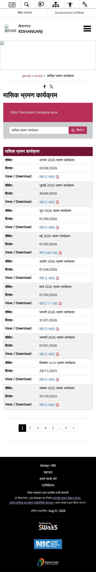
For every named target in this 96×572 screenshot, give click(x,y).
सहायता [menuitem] (48, 472)
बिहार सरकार (25, 12)
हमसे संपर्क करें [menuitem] (48, 478)
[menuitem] (11, 4)
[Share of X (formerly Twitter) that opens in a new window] (51, 87)
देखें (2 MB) (47, 176)
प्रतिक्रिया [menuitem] (48, 485)
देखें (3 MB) (47, 202)
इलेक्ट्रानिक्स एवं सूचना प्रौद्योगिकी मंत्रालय (32, 503)
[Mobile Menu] (87, 28)
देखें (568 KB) (48, 252)
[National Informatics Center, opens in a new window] (48, 545)
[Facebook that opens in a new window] (45, 87)
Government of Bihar (69, 12)
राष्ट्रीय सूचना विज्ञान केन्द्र (66, 498)
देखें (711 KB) (48, 303)
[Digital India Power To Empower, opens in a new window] (48, 563)
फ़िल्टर (80, 130)
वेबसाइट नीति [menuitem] (48, 465)
